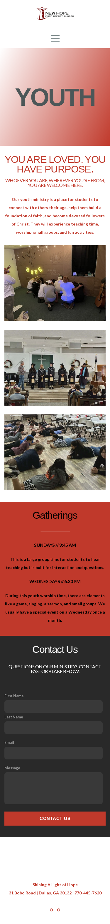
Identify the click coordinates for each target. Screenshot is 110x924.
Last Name (13, 717)
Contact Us (55, 818)
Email (9, 742)
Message (12, 768)
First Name (14, 696)
